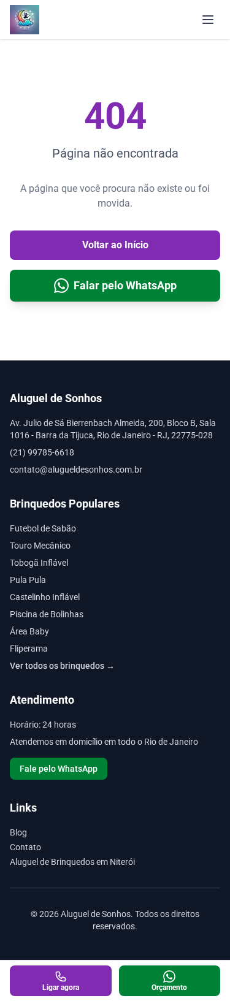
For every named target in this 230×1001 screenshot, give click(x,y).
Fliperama (29, 648)
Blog (18, 832)
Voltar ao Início (115, 245)
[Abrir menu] (208, 19)
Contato (25, 847)
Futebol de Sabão (43, 528)
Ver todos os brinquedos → (62, 666)
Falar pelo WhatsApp (125, 285)
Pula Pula (28, 580)
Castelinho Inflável (45, 597)
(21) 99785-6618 (42, 452)
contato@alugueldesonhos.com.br (76, 469)
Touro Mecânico (40, 545)
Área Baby (29, 631)
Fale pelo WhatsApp (59, 769)
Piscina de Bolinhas (46, 614)
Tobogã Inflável (39, 563)
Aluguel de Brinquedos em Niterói (72, 862)
